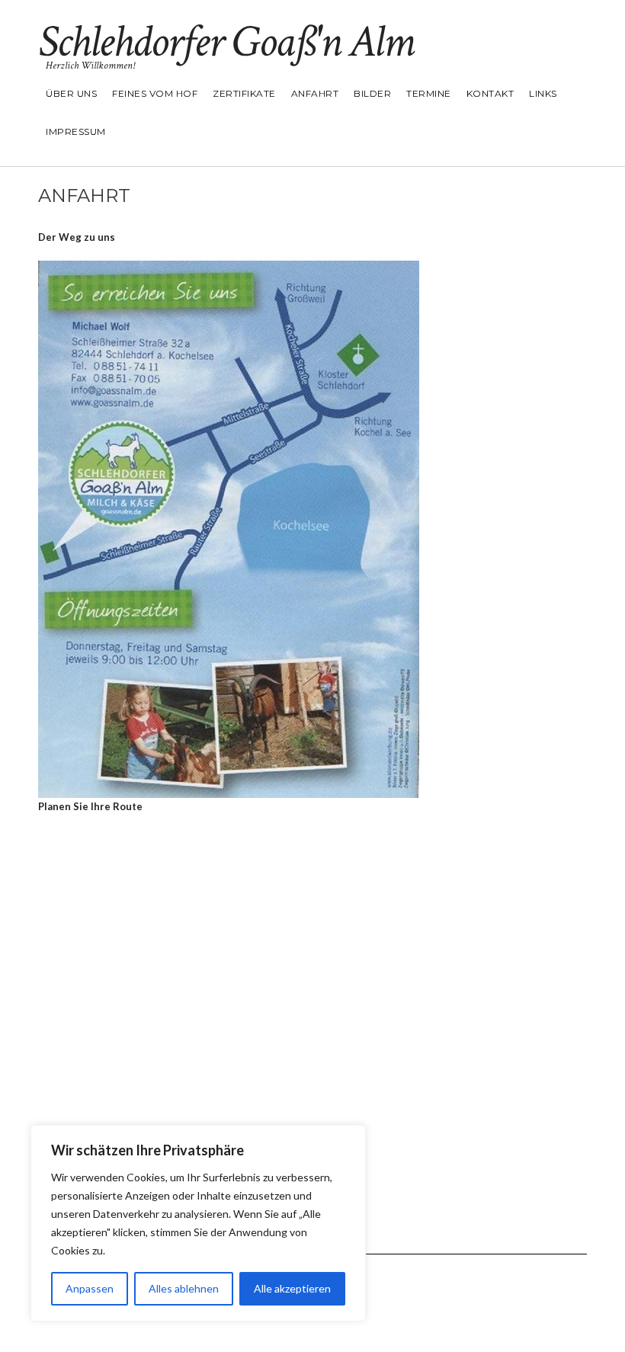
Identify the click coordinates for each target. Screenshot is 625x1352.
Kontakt (490, 93)
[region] (198, 1223)
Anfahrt (315, 93)
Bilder (372, 93)
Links (543, 93)
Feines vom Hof (154, 93)
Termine (428, 93)
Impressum (76, 131)
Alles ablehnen (184, 1288)
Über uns (71, 93)
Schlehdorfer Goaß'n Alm (226, 42)
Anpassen (90, 1288)
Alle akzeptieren (292, 1288)
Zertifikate (244, 93)
